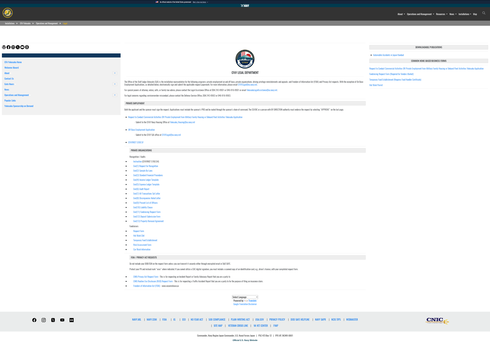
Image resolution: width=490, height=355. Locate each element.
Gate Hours (9, 84)
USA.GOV (259, 319)
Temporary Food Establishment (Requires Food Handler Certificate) (395, 79)
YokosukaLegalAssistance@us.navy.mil (262, 90)
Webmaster (352, 319)
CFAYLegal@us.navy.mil (247, 84)
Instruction (137, 161)
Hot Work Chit (139, 235)
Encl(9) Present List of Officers (145, 202)
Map (475, 14)
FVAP (275, 325)
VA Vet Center (261, 325)
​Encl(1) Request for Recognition (145, 166)
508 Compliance (217, 319)
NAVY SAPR (320, 319)
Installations (464, 14)
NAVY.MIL (136, 319)
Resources (441, 14)
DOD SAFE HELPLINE (300, 319)
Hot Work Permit (376, 85)
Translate (252, 300)
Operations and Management (419, 14)
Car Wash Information (141, 249)
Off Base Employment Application (141, 129)
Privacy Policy (277, 319)
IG (174, 319)
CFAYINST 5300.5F (136, 142)
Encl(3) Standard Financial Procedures (148, 175)
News (452, 14)
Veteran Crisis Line (238, 325)
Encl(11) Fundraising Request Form (147, 212)
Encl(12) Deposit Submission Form (146, 216)
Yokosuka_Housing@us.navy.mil (182, 122)
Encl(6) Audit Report (141, 189)
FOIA (164, 319)
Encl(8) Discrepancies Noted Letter (147, 198)
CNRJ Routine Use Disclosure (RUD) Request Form (153, 281)
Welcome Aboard (11, 67)
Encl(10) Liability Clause (142, 207)
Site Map (218, 325)
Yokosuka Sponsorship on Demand (18, 106)
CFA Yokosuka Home (13, 62)
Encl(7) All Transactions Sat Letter (146, 193)
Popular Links (10, 100)
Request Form (138, 231)
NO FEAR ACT (197, 319)
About (400, 14)
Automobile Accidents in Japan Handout (388, 55)
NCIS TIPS (336, 319)
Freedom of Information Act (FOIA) (146, 285)
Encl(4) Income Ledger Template (146, 179)
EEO (184, 319)
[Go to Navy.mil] (245, 5)
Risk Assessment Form (142, 244)
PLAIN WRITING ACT (240, 319)
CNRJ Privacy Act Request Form (145, 276)
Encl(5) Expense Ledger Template (146, 184)
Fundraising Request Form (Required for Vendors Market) (391, 74)
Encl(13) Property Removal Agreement (148, 221)
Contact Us (9, 78)
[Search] (18, 110)
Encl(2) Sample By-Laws (142, 170)
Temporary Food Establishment (145, 240)
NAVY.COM (152, 319)
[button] (201, 2)
